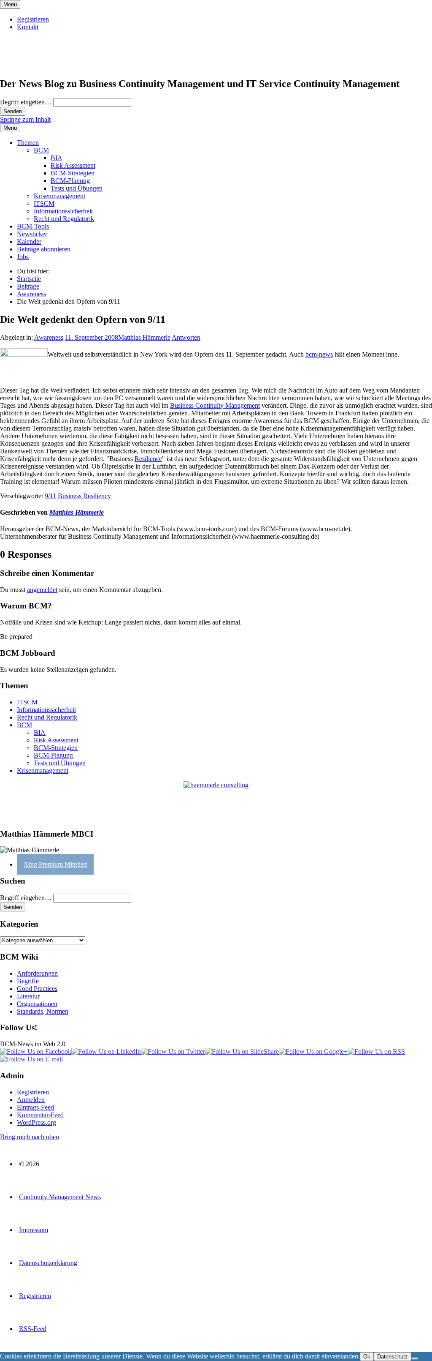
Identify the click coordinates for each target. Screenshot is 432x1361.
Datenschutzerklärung (48, 1262)
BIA (56, 157)
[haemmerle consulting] (216, 801)
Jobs (23, 256)
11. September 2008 (91, 337)
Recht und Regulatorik (64, 218)
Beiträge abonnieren (43, 249)
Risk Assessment (73, 165)
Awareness (48, 337)
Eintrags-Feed (35, 1107)
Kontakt (27, 26)
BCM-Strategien (72, 173)
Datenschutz (392, 1356)
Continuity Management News (60, 1196)
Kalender (29, 241)
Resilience (148, 458)
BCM (41, 150)
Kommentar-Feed (40, 1114)
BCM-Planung (70, 180)
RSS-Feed (32, 1328)
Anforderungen (37, 973)
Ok (366, 1356)
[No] (414, 1358)
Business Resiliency (84, 495)
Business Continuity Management (215, 405)
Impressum (33, 1229)
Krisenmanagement (59, 195)
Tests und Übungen (77, 188)
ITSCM (44, 203)
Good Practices (37, 988)
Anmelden (31, 1099)
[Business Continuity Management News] (51, 65)
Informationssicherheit (63, 211)
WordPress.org (36, 1122)
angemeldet (42, 589)
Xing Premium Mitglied (55, 864)
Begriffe (28, 981)
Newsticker (32, 233)
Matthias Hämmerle (144, 337)
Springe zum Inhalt (25, 119)
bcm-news (319, 354)
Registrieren (33, 19)
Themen (28, 142)
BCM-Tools (33, 226)
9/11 (50, 495)
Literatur (28, 996)
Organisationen (37, 1003)
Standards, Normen (42, 1011)
